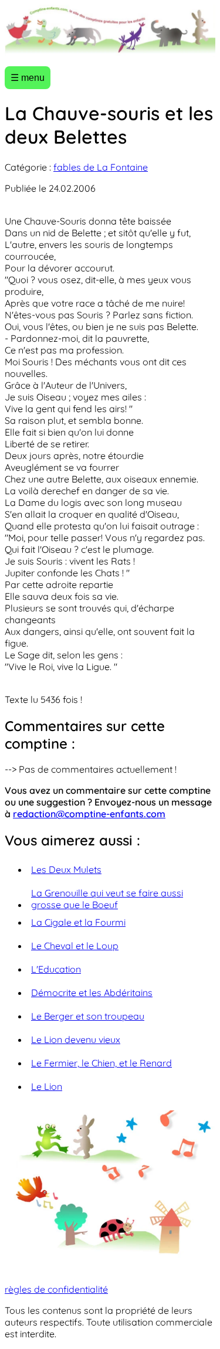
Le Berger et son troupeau (87, 1016)
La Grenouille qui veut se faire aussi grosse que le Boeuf (107, 898)
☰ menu (28, 78)
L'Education (56, 969)
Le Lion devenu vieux (75, 1039)
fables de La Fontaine (100, 167)
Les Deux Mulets (66, 869)
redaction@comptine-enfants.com (89, 814)
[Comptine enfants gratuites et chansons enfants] (110, 31)
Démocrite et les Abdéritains (92, 992)
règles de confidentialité (56, 1289)
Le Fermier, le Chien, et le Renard (101, 1063)
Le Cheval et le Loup (75, 946)
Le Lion (46, 1086)
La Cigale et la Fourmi (78, 922)
